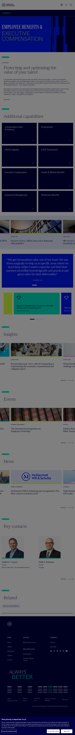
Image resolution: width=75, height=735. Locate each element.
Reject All (66, 731)
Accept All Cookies (53, 731)
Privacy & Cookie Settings (8, 731)
